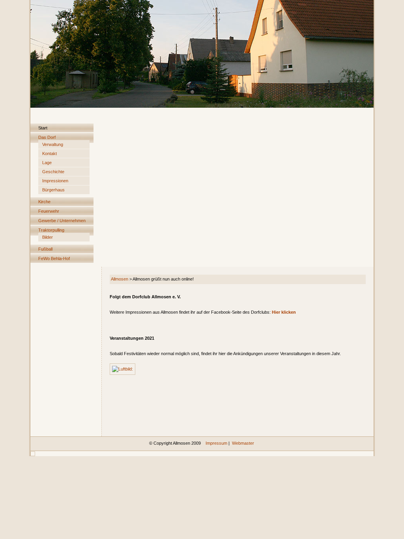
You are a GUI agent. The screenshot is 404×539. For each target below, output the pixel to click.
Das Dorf (47, 137)
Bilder (47, 237)
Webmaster (243, 443)
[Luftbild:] (122, 368)
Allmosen (119, 279)
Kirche (44, 201)
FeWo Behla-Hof (54, 258)
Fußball (45, 249)
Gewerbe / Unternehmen (62, 220)
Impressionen (55, 180)
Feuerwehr (48, 211)
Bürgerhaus (53, 189)
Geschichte (53, 171)
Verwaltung (52, 144)
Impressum (216, 443)
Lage (47, 162)
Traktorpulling (51, 230)
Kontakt (49, 153)
